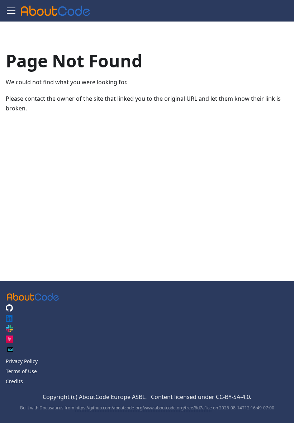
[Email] (10, 351)
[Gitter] (9, 340)
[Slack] (9, 330)
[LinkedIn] (9, 320)
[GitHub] (9, 309)
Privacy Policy (22, 361)
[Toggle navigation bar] (11, 10)
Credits (14, 381)
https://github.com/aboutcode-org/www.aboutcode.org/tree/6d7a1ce (143, 408)
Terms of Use (21, 371)
